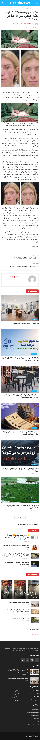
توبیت (37, 721)
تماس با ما (29, 736)
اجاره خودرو (35, 634)
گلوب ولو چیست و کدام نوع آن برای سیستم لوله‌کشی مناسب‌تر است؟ (20, 593)
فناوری (17, 700)
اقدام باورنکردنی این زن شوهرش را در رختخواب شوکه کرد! (16, 546)
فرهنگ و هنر (15, 697)
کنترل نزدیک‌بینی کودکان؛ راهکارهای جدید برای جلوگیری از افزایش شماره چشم (16, 611)
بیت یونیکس (35, 715)
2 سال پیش (25, 550)
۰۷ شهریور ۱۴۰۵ (34, 326)
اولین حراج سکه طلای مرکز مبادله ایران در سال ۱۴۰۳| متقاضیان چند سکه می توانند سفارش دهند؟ (15, 555)
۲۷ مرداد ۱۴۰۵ (34, 400)
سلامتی (17, 691)
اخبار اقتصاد (35, 709)
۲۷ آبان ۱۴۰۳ (16, 24)
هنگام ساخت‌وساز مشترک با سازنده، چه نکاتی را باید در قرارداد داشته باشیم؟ (21, 432)
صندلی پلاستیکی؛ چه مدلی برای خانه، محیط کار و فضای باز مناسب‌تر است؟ (21, 396)
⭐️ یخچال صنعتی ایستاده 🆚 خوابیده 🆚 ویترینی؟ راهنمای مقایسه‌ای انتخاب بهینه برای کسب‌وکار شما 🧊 (17, 537)
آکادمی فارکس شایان (33, 725)
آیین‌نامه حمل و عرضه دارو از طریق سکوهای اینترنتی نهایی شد (17, 563)
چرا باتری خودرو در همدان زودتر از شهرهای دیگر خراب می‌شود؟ (20, 469)
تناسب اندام (35, 697)
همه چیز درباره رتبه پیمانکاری (21, 618)
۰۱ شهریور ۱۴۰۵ (25, 620)
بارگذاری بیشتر (20, 517)
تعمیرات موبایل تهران (33, 712)
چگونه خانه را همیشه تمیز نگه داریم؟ (26, 323)
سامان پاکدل (26, 24)
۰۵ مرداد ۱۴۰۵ (34, 510)
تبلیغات (37, 736)
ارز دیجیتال (36, 691)
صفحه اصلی (36, 9)
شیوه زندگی (28, 9)
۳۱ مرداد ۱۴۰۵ (34, 363)
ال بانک (36, 718)
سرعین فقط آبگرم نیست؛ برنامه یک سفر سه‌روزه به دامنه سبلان (22, 506)
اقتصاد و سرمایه (34, 694)
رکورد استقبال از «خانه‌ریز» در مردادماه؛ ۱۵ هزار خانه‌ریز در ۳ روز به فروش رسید (20, 359)
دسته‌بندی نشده (34, 700)
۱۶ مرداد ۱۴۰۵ (34, 474)
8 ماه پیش (26, 541)
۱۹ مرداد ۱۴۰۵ (34, 437)
